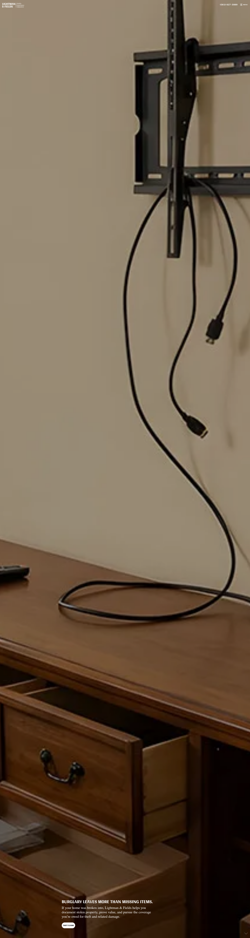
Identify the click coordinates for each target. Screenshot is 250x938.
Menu (245, 4)
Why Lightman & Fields (73, 925)
